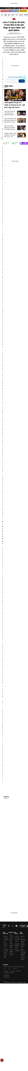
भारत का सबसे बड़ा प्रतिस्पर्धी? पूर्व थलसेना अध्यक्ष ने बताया (6, 941)
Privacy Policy (12, 971)
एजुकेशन (21, 15)
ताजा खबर (6, 15)
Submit (22, 81)
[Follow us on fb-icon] (8, 926)
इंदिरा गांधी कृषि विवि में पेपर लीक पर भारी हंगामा (17, 947)
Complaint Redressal (6, 976)
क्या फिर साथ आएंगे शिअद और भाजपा (17, 939)
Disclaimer (18, 971)
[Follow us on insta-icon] (16, 926)
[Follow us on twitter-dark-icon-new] (12, 926)
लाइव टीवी (25, 8)
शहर (17, 15)
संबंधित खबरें (8, 86)
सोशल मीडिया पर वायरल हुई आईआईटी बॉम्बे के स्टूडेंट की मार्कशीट (23, 954)
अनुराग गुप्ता (16, 32)
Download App (23, 926)
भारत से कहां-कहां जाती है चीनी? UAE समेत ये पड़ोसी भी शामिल (11, 941)
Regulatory (22, 966)
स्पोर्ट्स (12, 15)
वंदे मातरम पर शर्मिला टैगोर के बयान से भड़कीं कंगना (6, 953)
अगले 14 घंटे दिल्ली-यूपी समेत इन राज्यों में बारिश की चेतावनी (23, 941)
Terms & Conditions (6, 971)
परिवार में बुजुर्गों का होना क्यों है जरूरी (11, 952)
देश (9, 15)
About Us (5, 967)
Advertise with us (15, 967)
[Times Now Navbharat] (14, 11)
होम (2, 15)
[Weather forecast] (14, 8)
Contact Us (10, 967)
